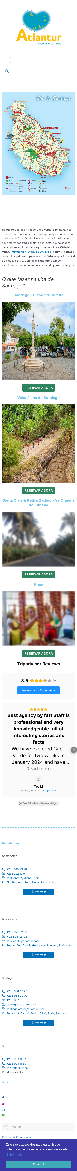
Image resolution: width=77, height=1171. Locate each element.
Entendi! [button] (38, 1164)
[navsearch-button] (7, 72)
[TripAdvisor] (3, 1114)
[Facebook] (3, 1096)
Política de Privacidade (16, 1137)
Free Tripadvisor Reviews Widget (40, 803)
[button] (3, 750)
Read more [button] (38, 769)
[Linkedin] (3, 1108)
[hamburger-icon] (6, 60)
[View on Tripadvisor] (38, 779)
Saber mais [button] (14, 1154)
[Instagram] (3, 1102)
